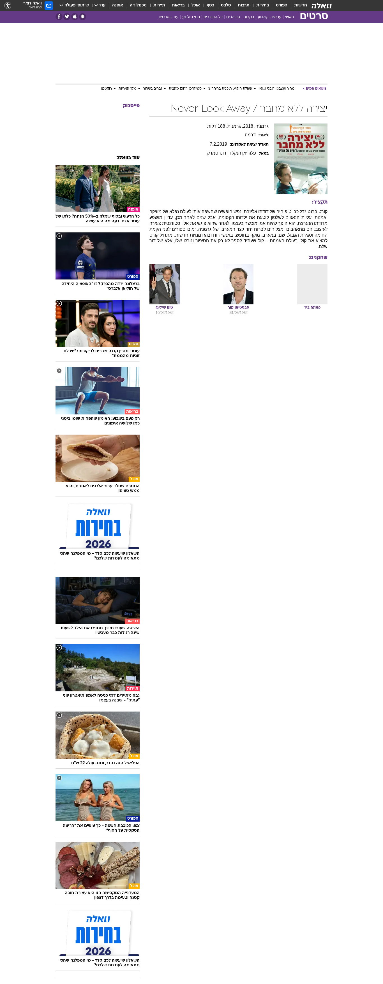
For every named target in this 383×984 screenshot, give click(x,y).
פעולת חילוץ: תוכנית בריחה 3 (230, 88)
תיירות (159, 5)
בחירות (262, 5)
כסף (210, 5)
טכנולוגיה (138, 5)
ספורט (281, 5)
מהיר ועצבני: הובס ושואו (276, 88)
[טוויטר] (66, 16)
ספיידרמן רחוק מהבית (185, 88)
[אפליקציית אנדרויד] (82, 16)
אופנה (117, 5)
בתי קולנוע (191, 17)
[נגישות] (7, 5)
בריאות (178, 5)
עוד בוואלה (128, 158)
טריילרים (233, 17)
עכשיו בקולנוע (270, 17)
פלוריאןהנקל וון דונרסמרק (231, 153)
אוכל (196, 5)
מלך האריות (127, 88)
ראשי (289, 17)
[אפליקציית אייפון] (74, 16)
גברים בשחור (152, 88)
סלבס (226, 5)
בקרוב (249, 17)
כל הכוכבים (213, 17)
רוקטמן (106, 88)
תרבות (244, 5)
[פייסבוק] (59, 16)
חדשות (300, 5)
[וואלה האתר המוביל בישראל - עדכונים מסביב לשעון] (322, 5)
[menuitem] (297, 6)
